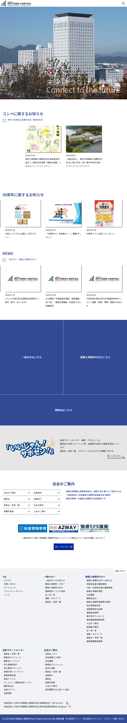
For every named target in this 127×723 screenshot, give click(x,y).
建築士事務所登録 (94, 591)
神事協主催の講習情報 (96, 583)
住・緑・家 (50, 594)
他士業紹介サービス (13, 667)
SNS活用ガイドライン (92, 718)
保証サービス (10, 678)
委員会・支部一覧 (12, 505)
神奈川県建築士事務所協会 (20, 119)
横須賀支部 (38, 119)
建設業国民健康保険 (95, 619)
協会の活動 (50, 667)
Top (4, 576)
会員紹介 (38, 498)
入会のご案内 (40, 511)
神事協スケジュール (12, 657)
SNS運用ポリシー (73, 718)
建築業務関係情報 (94, 641)
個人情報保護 (58, 718)
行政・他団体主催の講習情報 (99, 587)
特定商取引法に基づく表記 (57, 689)
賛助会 (7, 498)
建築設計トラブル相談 (55, 591)
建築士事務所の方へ (28, 259)
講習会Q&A (91, 598)
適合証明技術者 (93, 605)
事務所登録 (9, 511)
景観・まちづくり (53, 598)
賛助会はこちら (63, 410)
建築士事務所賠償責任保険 (98, 601)
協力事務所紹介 (11, 664)
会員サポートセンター (13, 650)
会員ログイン (10, 689)
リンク (7, 594)
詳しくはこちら (114, 455)
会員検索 (8, 693)
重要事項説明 (92, 612)
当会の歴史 (39, 505)
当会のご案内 (10, 492)
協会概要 (49, 660)
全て (4, 119)
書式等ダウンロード (95, 616)
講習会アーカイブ (11, 660)
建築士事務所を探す (54, 587)
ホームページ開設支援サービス (18, 682)
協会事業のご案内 (53, 657)
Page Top (119, 570)
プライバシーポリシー (14, 591)
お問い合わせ (10, 583)
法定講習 (91, 594)
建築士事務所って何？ (55, 583)
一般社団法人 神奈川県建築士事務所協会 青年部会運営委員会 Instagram (34, 706)
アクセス (8, 580)
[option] (63, 49)
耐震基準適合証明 (94, 609)
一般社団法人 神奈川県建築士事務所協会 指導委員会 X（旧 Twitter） (33, 702)
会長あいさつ (51, 653)
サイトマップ (10, 587)
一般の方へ (13, 259)
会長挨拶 (38, 492)
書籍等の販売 (92, 626)
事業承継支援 (10, 675)
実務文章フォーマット (14, 671)
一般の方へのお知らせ (55, 580)
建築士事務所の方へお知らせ (99, 580)
